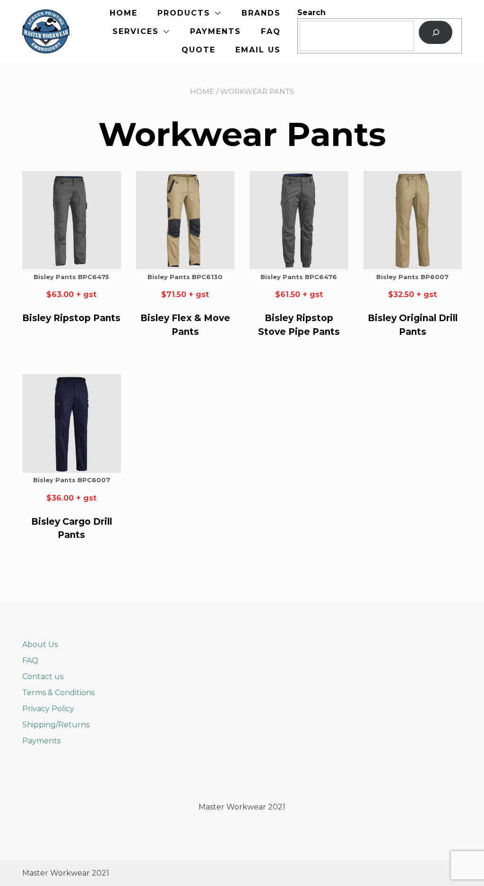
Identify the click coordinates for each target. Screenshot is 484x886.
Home (124, 13)
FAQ (271, 31)
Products (183, 13)
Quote (199, 49)
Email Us (258, 49)
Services (135, 31)
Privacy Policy (48, 708)
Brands (261, 13)
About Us (40, 644)
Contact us (42, 676)
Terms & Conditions (58, 692)
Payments (215, 31)
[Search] (435, 32)
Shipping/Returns (55, 724)
